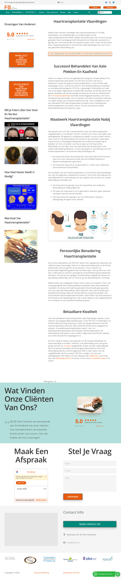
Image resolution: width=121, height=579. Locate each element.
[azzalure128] (109, 559)
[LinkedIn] (113, 2)
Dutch (102, 12)
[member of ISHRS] (31, 560)
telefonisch (94, 355)
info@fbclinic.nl (73, 542)
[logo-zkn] (90, 558)
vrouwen (67, 346)
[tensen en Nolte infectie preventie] (70, 559)
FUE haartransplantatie (60, 95)
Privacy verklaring (41, 572)
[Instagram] (110, 2)
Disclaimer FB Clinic (71, 572)
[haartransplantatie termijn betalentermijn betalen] (51, 559)
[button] (22, 12)
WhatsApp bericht (63, 358)
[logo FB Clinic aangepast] (11, 7)
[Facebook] (106, 2)
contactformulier (98, 358)
